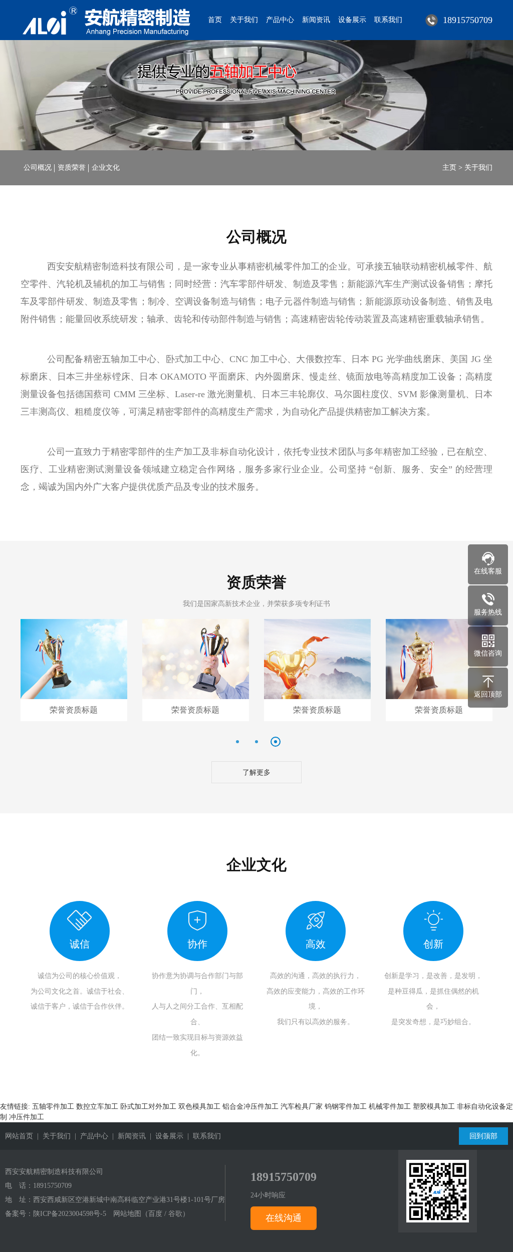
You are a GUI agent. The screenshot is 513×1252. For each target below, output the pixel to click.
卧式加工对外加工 (148, 1106)
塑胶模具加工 (434, 1106)
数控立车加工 (97, 1106)
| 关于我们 (52, 1136)
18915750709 (52, 1185)
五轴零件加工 (53, 1106)
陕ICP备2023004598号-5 (69, 1213)
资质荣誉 (72, 167)
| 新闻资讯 (127, 1136)
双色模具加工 (199, 1106)
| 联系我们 (202, 1136)
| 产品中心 (89, 1136)
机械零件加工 (390, 1106)
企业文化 (106, 167)
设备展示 (352, 20)
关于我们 (244, 20)
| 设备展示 (164, 1136)
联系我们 (388, 20)
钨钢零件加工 (346, 1106)
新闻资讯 (316, 20)
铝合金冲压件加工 (250, 1106)
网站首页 (19, 1136)
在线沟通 (284, 1218)
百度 (155, 1213)
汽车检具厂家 (302, 1106)
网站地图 (127, 1213)
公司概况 (38, 167)
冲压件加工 (26, 1117)
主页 (449, 167)
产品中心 (280, 20)
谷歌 (175, 1213)
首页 (215, 20)
